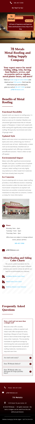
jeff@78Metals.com (12, 250)
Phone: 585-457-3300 (14, 388)
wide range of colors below (19, 80)
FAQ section (18, 82)
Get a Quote (29, 21)
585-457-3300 (20, 87)
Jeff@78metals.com (17, 90)
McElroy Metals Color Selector (16, 287)
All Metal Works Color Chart (15, 276)
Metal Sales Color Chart (14, 282)
